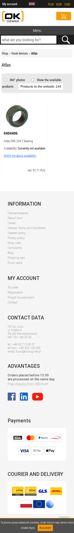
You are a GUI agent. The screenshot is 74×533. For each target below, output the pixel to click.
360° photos (17, 80)
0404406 (11, 133)
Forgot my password (21, 297)
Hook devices (19, 53)
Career (12, 223)
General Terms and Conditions (27, 228)
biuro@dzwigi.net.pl (28, 351)
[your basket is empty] (63, 16)
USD (67, 4)
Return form (15, 218)
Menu (37, 30)
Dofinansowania (18, 213)
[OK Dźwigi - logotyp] (13, 17)
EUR (59, 4)
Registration (15, 292)
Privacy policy (16, 238)
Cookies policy (17, 233)
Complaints (15, 248)
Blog (10, 253)
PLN (50, 4)
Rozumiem (45, 528)
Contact (12, 302)
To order (13, 287)
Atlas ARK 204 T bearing (18, 141)
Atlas (34, 53)
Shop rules (14, 243)
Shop (5, 53)
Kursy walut (15, 263)
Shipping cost (16, 258)
